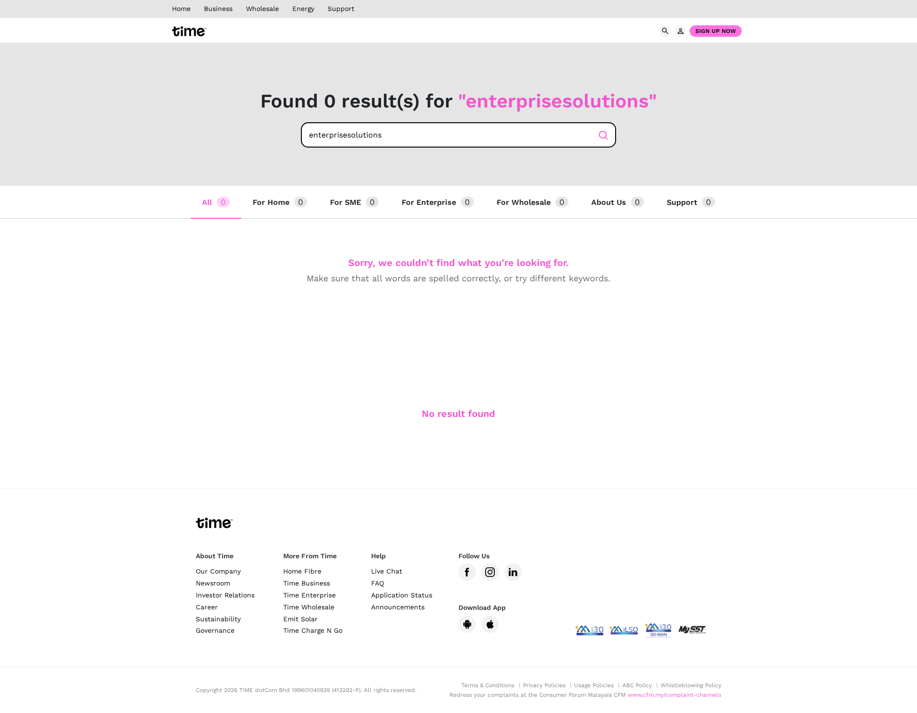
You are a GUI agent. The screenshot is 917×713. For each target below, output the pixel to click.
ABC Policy (637, 685)
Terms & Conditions (487, 685)
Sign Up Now (715, 31)
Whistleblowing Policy (691, 685)
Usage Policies (594, 685)
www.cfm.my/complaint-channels (674, 695)
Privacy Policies (544, 685)
